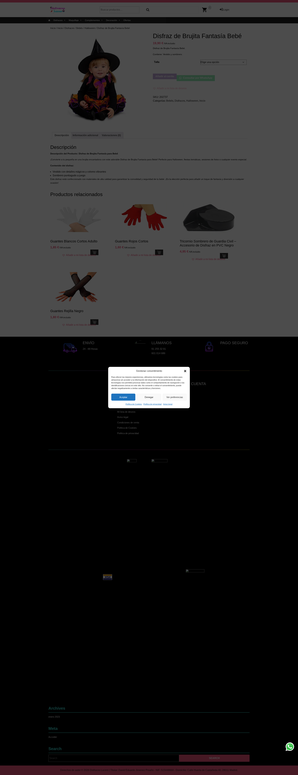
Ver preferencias (174, 397)
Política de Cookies (134, 404)
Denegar (149, 397)
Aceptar (123, 397)
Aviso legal (167, 404)
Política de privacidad (152, 404)
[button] (185, 370)
